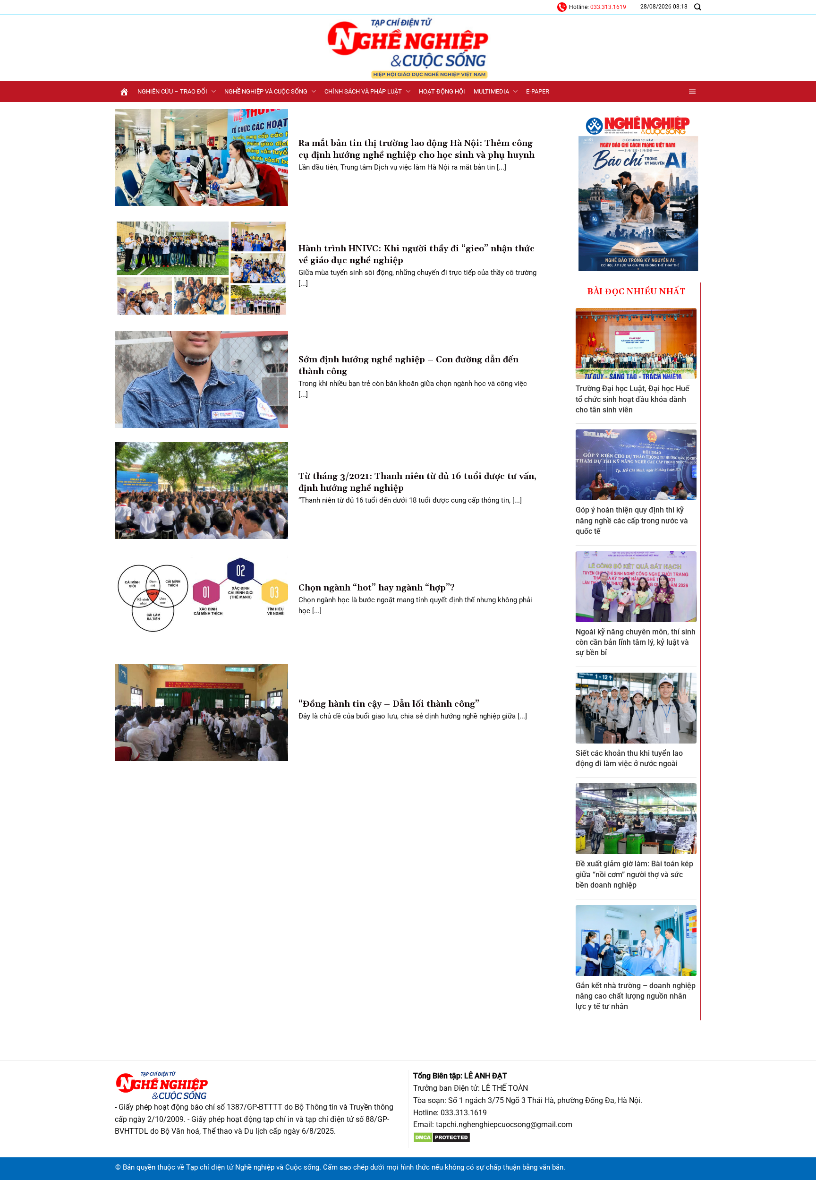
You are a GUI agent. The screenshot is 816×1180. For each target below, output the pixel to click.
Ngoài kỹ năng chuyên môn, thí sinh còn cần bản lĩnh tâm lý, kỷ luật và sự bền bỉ (636, 642)
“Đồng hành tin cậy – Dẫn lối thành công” (388, 704)
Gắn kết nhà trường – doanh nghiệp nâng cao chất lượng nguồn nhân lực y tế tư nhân (636, 996)
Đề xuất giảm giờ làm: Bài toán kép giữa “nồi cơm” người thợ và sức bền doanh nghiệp (634, 874)
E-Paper (537, 91)
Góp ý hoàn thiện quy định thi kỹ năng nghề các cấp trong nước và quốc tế (632, 520)
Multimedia (491, 91)
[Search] (697, 6)
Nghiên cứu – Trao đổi (172, 91)
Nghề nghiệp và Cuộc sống (265, 91)
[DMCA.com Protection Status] (441, 1136)
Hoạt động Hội (442, 91)
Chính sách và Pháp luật (363, 91)
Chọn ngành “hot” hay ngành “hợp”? (376, 587)
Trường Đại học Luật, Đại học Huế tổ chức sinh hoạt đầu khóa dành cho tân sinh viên (632, 399)
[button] (692, 91)
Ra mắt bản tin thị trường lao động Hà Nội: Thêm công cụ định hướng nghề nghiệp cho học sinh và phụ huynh (416, 149)
